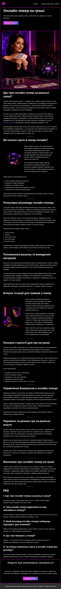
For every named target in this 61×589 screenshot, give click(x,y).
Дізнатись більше (10, 23)
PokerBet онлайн (8, 122)
